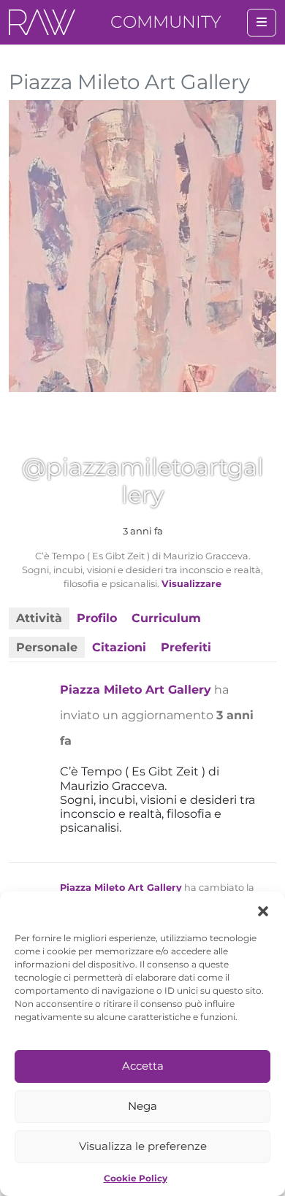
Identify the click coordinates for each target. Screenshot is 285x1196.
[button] (263, 909)
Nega (142, 1106)
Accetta (143, 1066)
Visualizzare (191, 583)
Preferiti (186, 647)
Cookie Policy (135, 1178)
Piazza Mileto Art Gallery (135, 690)
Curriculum (166, 618)
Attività (39, 618)
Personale (46, 647)
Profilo (97, 618)
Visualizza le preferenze (143, 1146)
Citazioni (119, 647)
